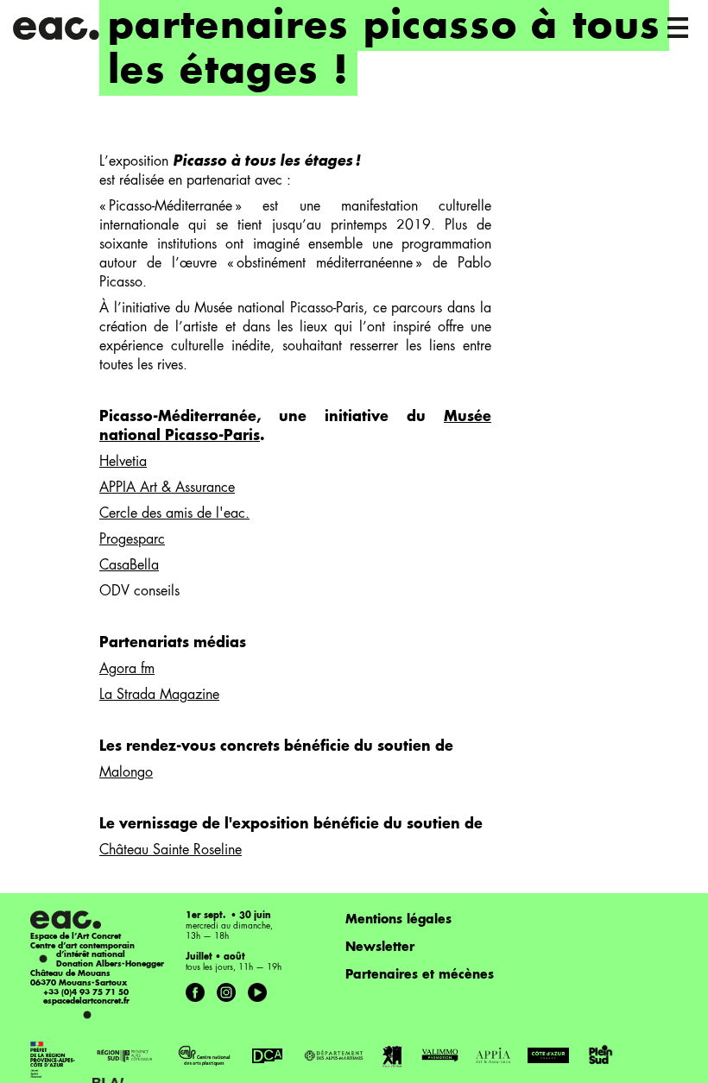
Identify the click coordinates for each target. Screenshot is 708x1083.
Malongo (126, 773)
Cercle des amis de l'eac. (174, 514)
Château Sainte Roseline (170, 851)
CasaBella (129, 566)
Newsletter (379, 947)
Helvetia (123, 462)
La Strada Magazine (159, 695)
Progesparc (132, 540)
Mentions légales (398, 920)
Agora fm (127, 670)
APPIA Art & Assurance (167, 488)
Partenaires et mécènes (419, 975)
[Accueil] (57, 26)
